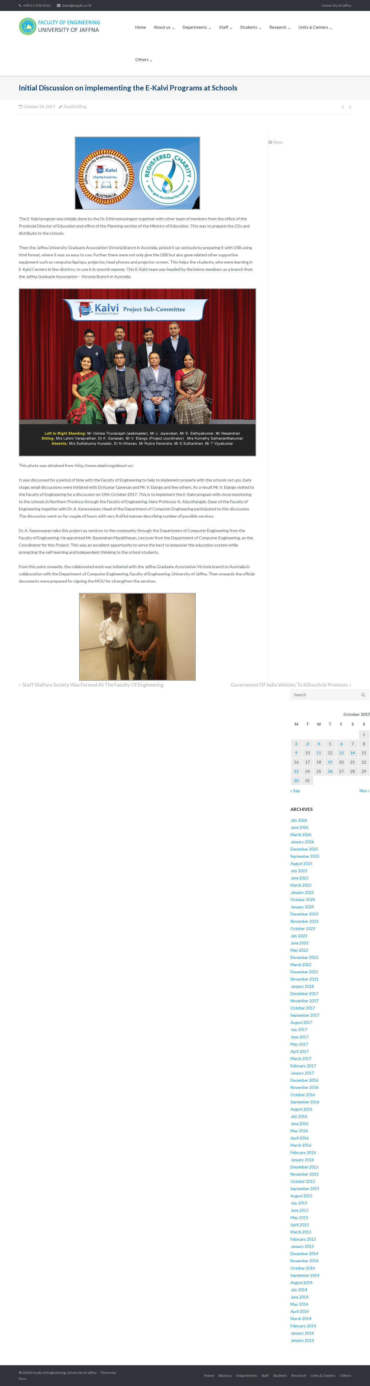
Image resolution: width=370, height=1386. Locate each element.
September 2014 (305, 1275)
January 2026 (302, 842)
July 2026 (299, 820)
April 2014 (300, 1311)
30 (296, 780)
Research (277, 27)
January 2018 (302, 986)
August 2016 (301, 1109)
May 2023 (299, 950)
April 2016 (300, 1138)
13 (341, 752)
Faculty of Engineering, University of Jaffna (64, 1372)
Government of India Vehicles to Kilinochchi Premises (289, 685)
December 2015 (304, 1167)
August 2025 (301, 863)
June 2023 (299, 943)
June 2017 (299, 1037)
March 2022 (301, 964)
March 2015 (301, 1232)
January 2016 (302, 1159)
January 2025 (302, 892)
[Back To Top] (356, 1372)
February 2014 (303, 1326)
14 (352, 752)
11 (319, 752)
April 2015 (300, 1224)
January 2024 (302, 907)
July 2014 (299, 1289)
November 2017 (305, 1000)
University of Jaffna (336, 5)
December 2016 (304, 1080)
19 (330, 761)
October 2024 (303, 899)
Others (142, 59)
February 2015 (303, 1239)
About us (162, 27)
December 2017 (304, 993)
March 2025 (301, 885)
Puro (22, 1378)
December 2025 (304, 849)
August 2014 (301, 1282)
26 (330, 771)
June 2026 (299, 827)
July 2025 (299, 870)
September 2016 (305, 1102)
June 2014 (299, 1297)
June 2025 (299, 878)
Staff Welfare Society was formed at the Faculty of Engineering (93, 685)
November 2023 (305, 921)
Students (248, 27)
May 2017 (299, 1044)
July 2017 (299, 1029)
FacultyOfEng (75, 106)
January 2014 (302, 1333)
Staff (223, 27)
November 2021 (305, 979)
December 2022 (304, 957)
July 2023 (299, 935)
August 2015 (301, 1196)
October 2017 (303, 1008)
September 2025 (305, 856)
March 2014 (301, 1318)
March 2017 (301, 1058)
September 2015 (305, 1188)
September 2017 (305, 1015)
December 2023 (304, 914)
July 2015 (299, 1203)
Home (140, 27)
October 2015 (303, 1181)
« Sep (295, 790)
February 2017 (303, 1065)
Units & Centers (313, 27)
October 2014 (303, 1268)
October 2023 (303, 928)
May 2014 (299, 1304)
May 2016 (299, 1131)
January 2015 (302, 1246)
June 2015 (299, 1210)
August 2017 (301, 1022)
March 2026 (301, 834)
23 (296, 771)
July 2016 (299, 1116)
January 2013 (302, 1340)
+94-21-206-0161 (37, 5)
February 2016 (303, 1152)
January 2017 (302, 1073)
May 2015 (299, 1217)
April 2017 (300, 1051)
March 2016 (301, 1145)
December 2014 (304, 1253)
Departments (195, 27)
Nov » (364, 790)
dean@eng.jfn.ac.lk (76, 5)
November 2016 (305, 1087)
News (278, 142)
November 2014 (305, 1261)
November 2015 (305, 1174)
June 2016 (299, 1123)
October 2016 (303, 1094)
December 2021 (304, 972)
